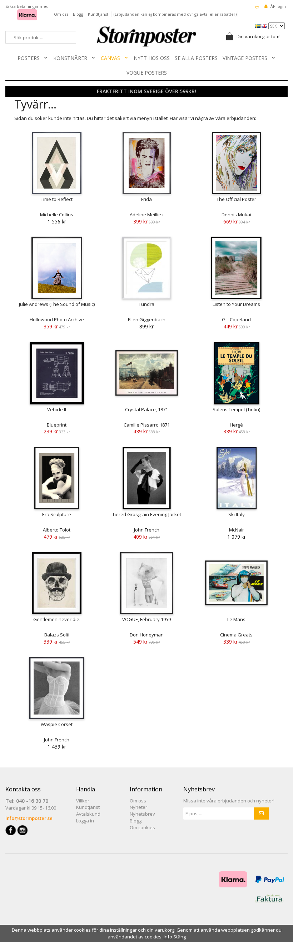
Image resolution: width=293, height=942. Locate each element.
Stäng (179, 936)
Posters (29, 58)
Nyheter (138, 807)
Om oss (61, 14)
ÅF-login (278, 6)
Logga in (85, 820)
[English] (265, 25)
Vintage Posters (245, 58)
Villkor (82, 800)
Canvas (110, 58)
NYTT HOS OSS (152, 58)
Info (168, 936)
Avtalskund (88, 814)
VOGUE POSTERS (146, 72)
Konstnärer (70, 58)
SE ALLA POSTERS (196, 58)
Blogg (78, 14)
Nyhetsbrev (142, 814)
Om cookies (142, 827)
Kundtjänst (98, 14)
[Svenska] (258, 25)
